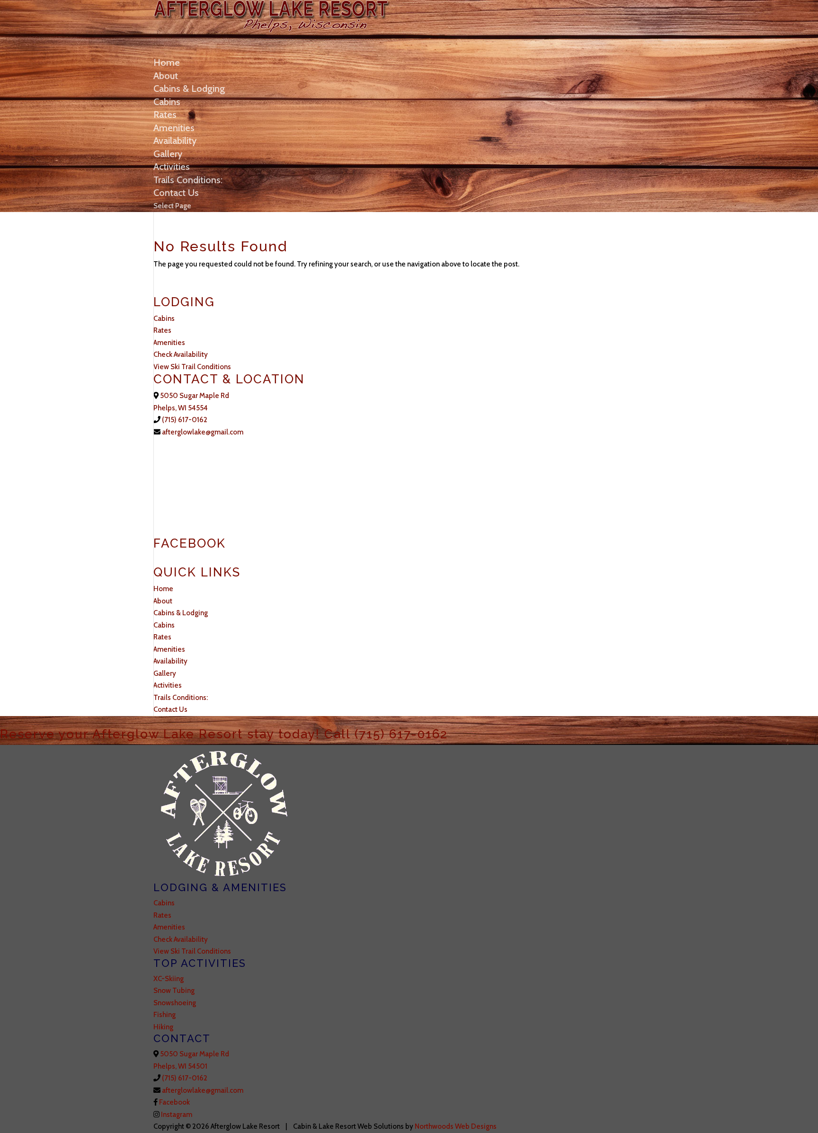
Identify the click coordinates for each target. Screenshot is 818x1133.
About (165, 75)
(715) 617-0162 (184, 420)
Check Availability (180, 354)
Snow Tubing (174, 990)
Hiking (163, 1027)
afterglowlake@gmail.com (201, 432)
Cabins (166, 101)
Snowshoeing (174, 1003)
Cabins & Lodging (189, 88)
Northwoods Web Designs (456, 1126)
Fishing (164, 1014)
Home (166, 62)
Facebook (174, 1102)
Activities (171, 166)
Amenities (174, 127)
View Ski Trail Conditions (192, 367)
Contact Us (176, 192)
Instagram (176, 1114)
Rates (165, 114)
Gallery (167, 153)
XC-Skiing (168, 978)
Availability (174, 140)
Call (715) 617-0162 (386, 734)
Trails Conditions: (187, 180)
